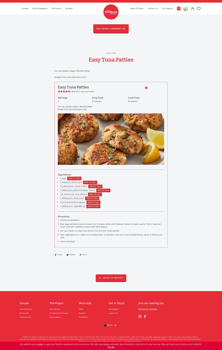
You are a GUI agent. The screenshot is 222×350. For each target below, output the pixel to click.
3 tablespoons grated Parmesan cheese (77, 190)
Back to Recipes (113, 278)
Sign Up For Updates (147, 309)
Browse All (24, 313)
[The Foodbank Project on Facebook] (144, 316)
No (113, 347)
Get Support (167, 8)
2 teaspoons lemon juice (71, 182)
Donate (25, 8)
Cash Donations (26, 309)
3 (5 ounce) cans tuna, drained (73, 194)
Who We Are (54, 309)
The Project (56, 8)
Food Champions (39, 8)
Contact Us (153, 8)
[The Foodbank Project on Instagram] (139, 316)
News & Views (137, 8)
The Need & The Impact (59, 313)
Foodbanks (83, 317)
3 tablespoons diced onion (72, 198)
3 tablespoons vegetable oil (72, 206)
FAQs (81, 309)
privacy (106, 344)
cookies (39, 344)
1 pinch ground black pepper (72, 202)
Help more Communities (111, 28)
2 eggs (63, 178)
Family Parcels (25, 317)
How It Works (55, 317)
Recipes (69, 8)
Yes (109, 347)
